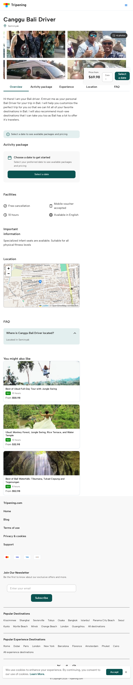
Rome (6, 646)
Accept (114, 672)
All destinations (96, 626)
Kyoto (6, 626)
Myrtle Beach (20, 626)
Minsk (34, 626)
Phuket (106, 646)
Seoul (121, 620)
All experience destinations (18, 652)
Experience (66, 86)
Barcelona (63, 646)
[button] (40, 282)
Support (8, 544)
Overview (16, 86)
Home (7, 511)
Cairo (116, 646)
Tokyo (51, 620)
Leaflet (44, 305)
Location (91, 86)
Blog (6, 519)
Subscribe (41, 598)
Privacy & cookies (14, 536)
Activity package (41, 86)
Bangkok (72, 620)
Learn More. (37, 674)
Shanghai (25, 620)
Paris (26, 646)
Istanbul (85, 620)
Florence (77, 646)
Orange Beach (49, 626)
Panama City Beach (104, 620)
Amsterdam (91, 646)
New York (49, 646)
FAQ (117, 86)
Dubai (17, 646)
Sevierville (38, 620)
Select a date (41, 174)
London (64, 626)
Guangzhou (78, 626)
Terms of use (11, 527)
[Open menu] (126, 5)
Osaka (61, 620)
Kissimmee (9, 620)
